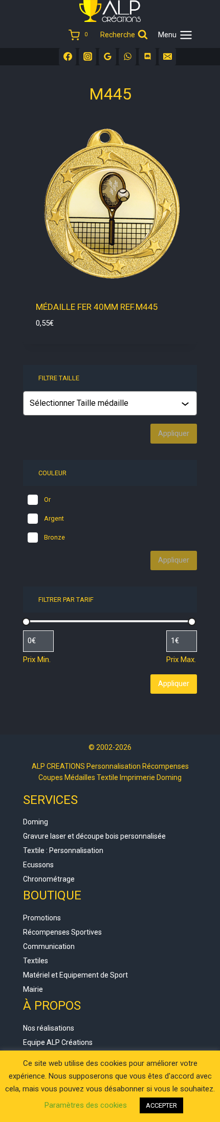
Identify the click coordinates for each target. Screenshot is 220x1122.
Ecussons (38, 865)
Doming (35, 822)
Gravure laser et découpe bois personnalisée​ (94, 836)
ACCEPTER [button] (161, 1105)
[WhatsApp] (127, 56)
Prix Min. (37, 659)
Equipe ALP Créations (58, 1042)
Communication (49, 946)
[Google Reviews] (107, 56)
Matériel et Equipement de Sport (75, 975)
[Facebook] (67, 56)
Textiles (35, 961)
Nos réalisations (48, 1028)
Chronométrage (49, 879)
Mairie (33, 989)
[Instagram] (87, 56)
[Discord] (147, 56)
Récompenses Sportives (62, 932)
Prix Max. (181, 659)
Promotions (42, 918)
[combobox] (111, 403)
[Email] (167, 56)
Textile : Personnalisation (63, 850)
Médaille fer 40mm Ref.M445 (97, 307)
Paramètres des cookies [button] (86, 1105)
